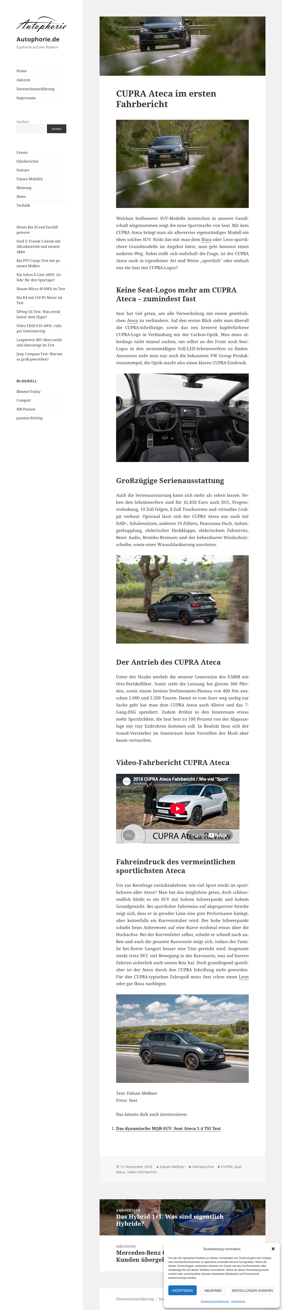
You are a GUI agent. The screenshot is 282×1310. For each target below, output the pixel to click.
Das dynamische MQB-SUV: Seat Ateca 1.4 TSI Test (168, 1128)
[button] (273, 1249)
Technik (23, 205)
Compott (24, 400)
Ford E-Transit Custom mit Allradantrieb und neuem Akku (39, 246)
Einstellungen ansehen (252, 1290)
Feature (23, 170)
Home (22, 70)
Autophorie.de (38, 39)
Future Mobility (30, 179)
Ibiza (206, 239)
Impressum (238, 1301)
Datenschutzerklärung (215, 1301)
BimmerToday (29, 391)
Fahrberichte (28, 161)
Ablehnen (212, 1290)
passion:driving (30, 418)
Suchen (23, 121)
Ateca (132, 320)
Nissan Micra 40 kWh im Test (41, 288)
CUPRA (227, 1166)
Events (22, 152)
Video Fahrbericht (142, 1172)
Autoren (23, 79)
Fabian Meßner (172, 1166)
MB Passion (26, 409)
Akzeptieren (182, 1290)
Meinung (24, 187)
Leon (244, 977)
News (21, 196)
